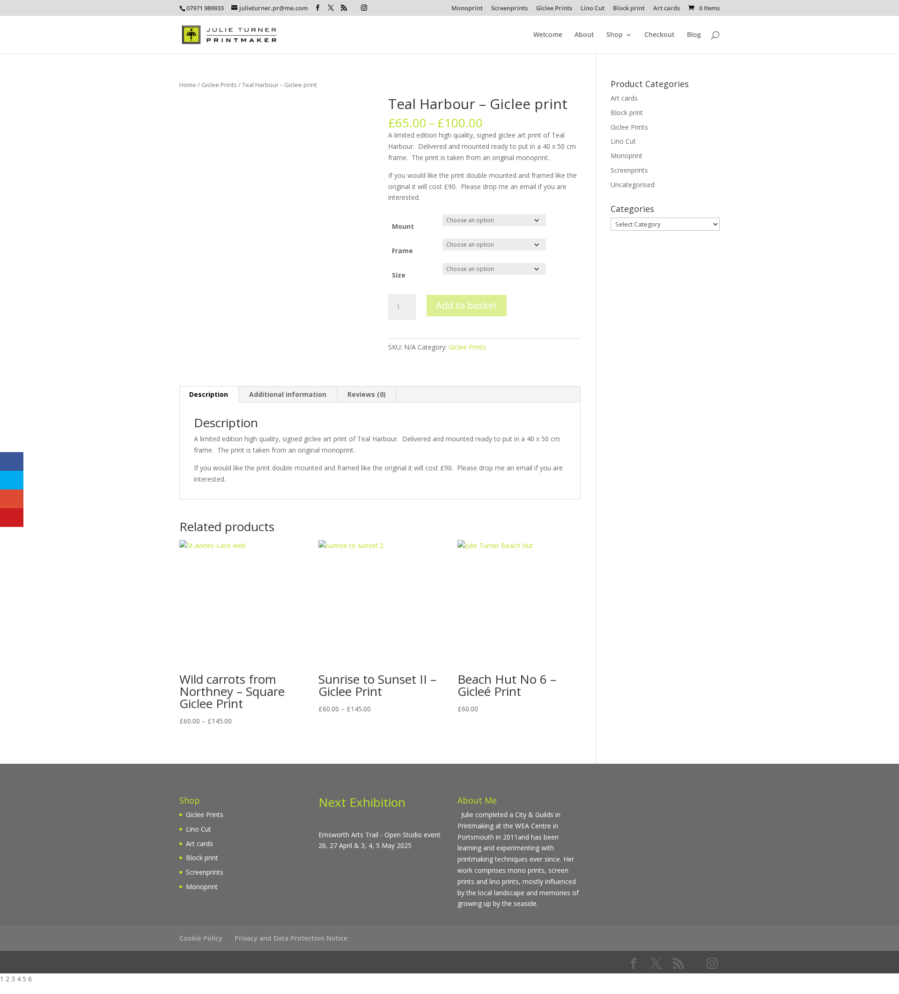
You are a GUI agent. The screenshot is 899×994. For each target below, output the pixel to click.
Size (398, 274)
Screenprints (509, 8)
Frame (402, 250)
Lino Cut (592, 8)
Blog (694, 35)
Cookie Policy (200, 938)
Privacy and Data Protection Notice (291, 938)
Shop (614, 35)
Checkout (659, 35)
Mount (403, 226)
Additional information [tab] (287, 394)
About (584, 35)
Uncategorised (633, 184)
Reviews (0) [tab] (366, 394)
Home (187, 84)
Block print (629, 8)
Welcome (547, 35)
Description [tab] (208, 394)
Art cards (666, 8)
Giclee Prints (554, 8)
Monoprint (467, 8)
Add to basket (466, 305)
